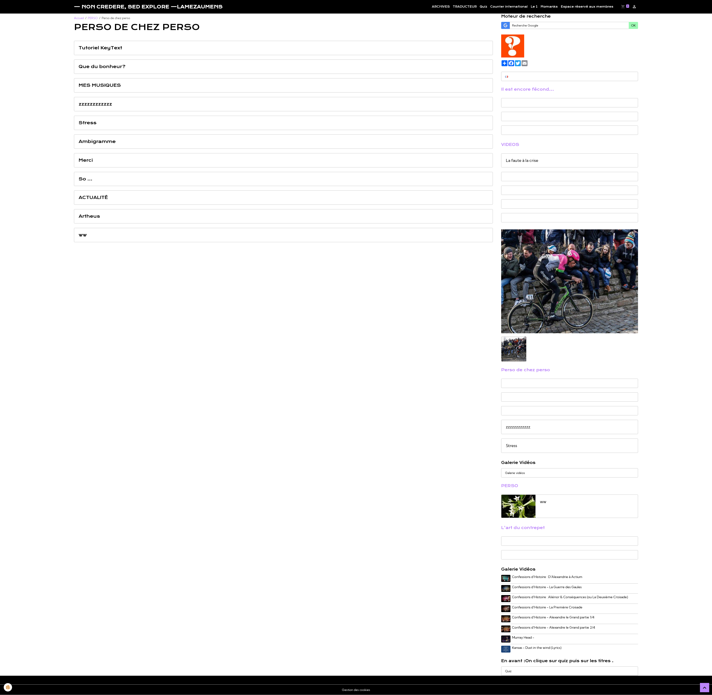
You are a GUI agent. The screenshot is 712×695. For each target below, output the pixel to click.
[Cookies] (8, 687)
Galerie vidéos (515, 473)
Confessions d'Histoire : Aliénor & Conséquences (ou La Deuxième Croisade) (570, 597)
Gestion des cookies (356, 690)
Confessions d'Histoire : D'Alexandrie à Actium (547, 577)
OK (633, 25)
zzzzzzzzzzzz (95, 104)
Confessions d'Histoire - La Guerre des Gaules (547, 587)
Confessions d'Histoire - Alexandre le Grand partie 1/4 (553, 617)
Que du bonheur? (102, 66)
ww (83, 235)
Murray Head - (523, 637)
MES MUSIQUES (100, 85)
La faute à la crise (522, 160)
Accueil (79, 18)
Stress (87, 122)
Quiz (483, 6)
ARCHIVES (441, 6)
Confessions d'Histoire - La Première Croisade (547, 607)
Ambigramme (97, 141)
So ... (85, 179)
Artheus (89, 216)
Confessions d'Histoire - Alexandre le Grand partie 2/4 (553, 627)
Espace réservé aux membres (587, 6)
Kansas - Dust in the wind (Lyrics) (536, 648)
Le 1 (534, 6)
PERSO (93, 18)
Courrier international (509, 6)
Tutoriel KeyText (100, 47)
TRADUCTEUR (465, 6)
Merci (86, 160)
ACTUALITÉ (93, 197)
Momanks (549, 6)
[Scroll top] (704, 687)
